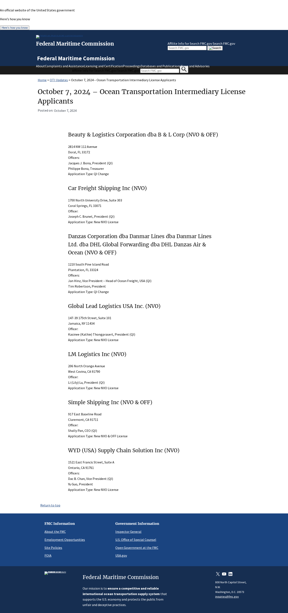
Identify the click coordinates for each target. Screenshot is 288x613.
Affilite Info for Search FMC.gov (190, 43)
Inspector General (128, 531)
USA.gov (121, 555)
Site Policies (53, 547)
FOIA (47, 555)
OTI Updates (59, 80)
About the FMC (55, 531)
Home (42, 80)
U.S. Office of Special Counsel (135, 539)
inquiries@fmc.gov (227, 596)
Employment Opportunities (64, 539)
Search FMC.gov (224, 43)
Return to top (50, 505)
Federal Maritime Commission (75, 44)
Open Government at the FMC (136, 547)
